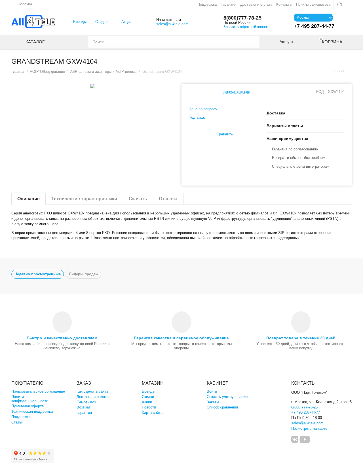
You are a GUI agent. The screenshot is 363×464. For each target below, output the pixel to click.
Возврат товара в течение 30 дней (300, 338)
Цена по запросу (203, 109)
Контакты (284, 4)
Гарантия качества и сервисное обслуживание (181, 338)
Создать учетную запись (228, 397)
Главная (18, 71)
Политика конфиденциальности (29, 399)
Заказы (213, 402)
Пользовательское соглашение (38, 391)
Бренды (79, 22)
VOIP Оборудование (47, 71)
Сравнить (224, 134)
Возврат (83, 407)
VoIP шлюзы (126, 71)
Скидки (101, 22)
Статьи (17, 422)
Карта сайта (152, 412)
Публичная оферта (27, 406)
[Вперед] (350, 71)
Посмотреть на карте (309, 428)
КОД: (320, 92)
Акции (126, 22)
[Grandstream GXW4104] (92, 86)
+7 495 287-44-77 (305, 412)
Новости (149, 407)
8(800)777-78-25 (242, 18)
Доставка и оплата (256, 4)
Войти (212, 391)
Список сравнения (222, 407)
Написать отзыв (236, 91)
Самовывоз (86, 402)
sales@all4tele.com (172, 24)
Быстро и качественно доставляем (62, 338)
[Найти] (253, 42)
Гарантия (228, 4)
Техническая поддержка (32, 411)
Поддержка (207, 4)
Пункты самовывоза (313, 4)
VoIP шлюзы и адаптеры (90, 71)
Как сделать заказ (92, 391)
